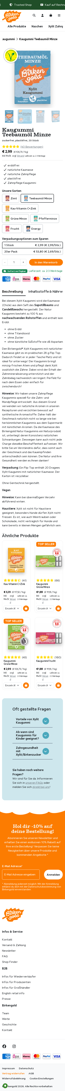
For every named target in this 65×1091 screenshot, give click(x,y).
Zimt (14, 198)
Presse (6, 998)
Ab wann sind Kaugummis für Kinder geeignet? (27, 735)
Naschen (37, 26)
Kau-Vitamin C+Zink (23, 208)
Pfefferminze (48, 218)
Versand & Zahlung (14, 945)
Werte (6, 1019)
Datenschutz (26, 1068)
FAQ (5, 956)
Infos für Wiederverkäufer (19, 976)
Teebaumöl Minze (40, 198)
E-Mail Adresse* (12, 866)
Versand (20, 156)
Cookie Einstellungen (42, 1078)
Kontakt (7, 939)
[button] (26, 608)
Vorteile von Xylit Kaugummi (27, 720)
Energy (36, 228)
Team (5, 1013)
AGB (31, 1073)
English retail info (13, 993)
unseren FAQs (34, 782)
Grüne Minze (19, 218)
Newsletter (9, 950)
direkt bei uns (41, 787)
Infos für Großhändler (16, 987)
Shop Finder (10, 962)
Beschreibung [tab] (12, 291)
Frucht (15, 228)
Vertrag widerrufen (13, 1073)
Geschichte (9, 1024)
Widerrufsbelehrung (13, 1078)
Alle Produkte (17, 26)
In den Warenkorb (46, 262)
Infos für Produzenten (16, 982)
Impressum (8, 1068)
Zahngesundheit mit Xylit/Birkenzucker (28, 751)
